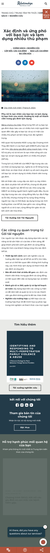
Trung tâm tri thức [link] (26, 13)
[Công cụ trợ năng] (8, 550)
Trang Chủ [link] (7, 13)
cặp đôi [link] (8, 51)
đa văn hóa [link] (25, 53)
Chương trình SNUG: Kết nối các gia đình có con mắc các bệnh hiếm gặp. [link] (23, 500)
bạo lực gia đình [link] (39, 51)
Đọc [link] (16, 509)
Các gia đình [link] (20, 51)
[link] (3, 3)
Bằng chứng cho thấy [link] (11, 125)
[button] (18, 62)
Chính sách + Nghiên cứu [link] (26, 48)
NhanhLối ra (46, 16)
